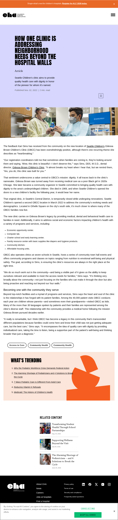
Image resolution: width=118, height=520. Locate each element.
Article (19, 71)
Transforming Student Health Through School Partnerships (64, 427)
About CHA (41, 484)
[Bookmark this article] (101, 95)
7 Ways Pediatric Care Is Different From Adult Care (37, 382)
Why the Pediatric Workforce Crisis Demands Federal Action (41, 368)
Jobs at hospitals (43, 497)
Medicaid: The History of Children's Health (33, 392)
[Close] (114, 511)
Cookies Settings (88, 508)
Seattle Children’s (96, 146)
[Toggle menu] (113, 15)
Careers (40, 493)
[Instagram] (83, 484)
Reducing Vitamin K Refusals (27, 387)
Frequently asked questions (74, 497)
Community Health (39, 345)
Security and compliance (73, 492)
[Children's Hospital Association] (15, 487)
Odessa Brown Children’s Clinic (28, 167)
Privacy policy (69, 484)
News (38, 488)
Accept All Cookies (88, 515)
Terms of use (68, 488)
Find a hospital (42, 501)
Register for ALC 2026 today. (74, 4)
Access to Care (16, 345)
